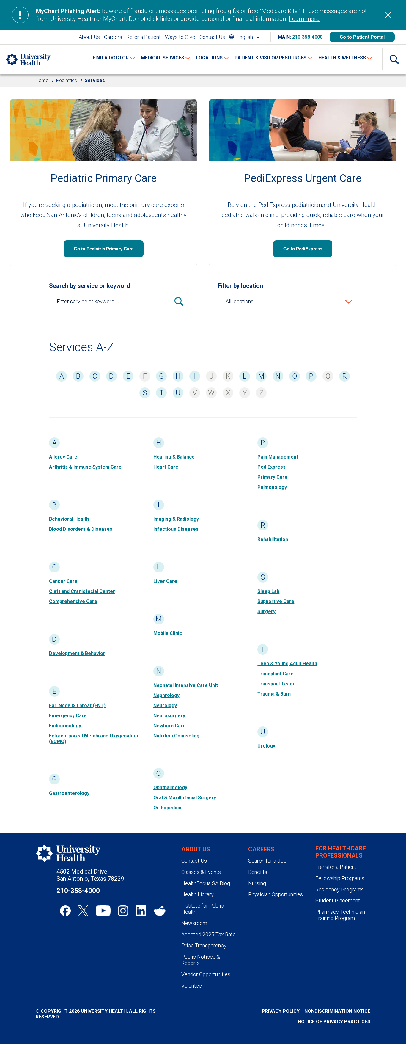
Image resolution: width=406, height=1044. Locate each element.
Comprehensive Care (73, 601)
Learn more (304, 18)
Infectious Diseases (176, 529)
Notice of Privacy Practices (334, 1021)
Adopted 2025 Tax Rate (208, 934)
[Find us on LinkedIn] (141, 911)
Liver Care (165, 581)
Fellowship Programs (339, 878)
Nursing (257, 883)
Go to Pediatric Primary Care (103, 248)
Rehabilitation (272, 539)
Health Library (197, 894)
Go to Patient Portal (362, 37)
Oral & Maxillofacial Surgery (184, 797)
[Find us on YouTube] (103, 911)
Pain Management (277, 457)
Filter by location (240, 285)
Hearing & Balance (174, 457)
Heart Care (165, 467)
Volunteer (192, 985)
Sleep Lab (268, 591)
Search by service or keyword (89, 285)
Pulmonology (272, 487)
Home (42, 80)
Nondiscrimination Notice (337, 1011)
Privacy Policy (281, 1011)
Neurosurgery (169, 715)
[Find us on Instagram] (123, 911)
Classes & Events (201, 872)
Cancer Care (63, 581)
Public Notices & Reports (200, 960)
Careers (113, 37)
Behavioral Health (69, 519)
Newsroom (194, 923)
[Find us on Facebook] (65, 911)
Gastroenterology (69, 793)
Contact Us (212, 37)
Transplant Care (275, 673)
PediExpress (271, 467)
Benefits (257, 872)
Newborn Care (169, 726)
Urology (266, 746)
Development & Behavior (77, 653)
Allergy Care (63, 457)
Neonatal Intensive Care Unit (185, 685)
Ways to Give (180, 37)
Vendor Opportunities (205, 974)
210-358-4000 (307, 37)
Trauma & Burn (274, 694)
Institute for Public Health (202, 908)
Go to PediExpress (302, 248)
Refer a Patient (143, 37)
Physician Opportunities (275, 894)
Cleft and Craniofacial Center (82, 591)
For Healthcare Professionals (340, 852)
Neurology (165, 705)
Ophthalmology (170, 787)
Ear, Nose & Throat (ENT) (77, 705)
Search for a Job (267, 861)
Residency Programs (339, 889)
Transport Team (275, 684)
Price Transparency (203, 945)
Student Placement (337, 900)
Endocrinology (65, 726)
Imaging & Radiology (176, 519)
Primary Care (272, 477)
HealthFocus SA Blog (205, 883)
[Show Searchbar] (394, 59)
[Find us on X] (83, 911)
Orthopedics (167, 808)
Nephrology (166, 695)
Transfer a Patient (335, 867)
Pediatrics (66, 80)
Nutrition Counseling (176, 736)
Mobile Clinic (167, 633)
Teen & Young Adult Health (287, 663)
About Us (89, 37)
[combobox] (244, 37)
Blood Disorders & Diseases (80, 529)
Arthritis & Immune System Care (85, 467)
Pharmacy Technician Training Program (340, 915)
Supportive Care (275, 601)
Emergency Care (68, 715)
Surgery (266, 611)
